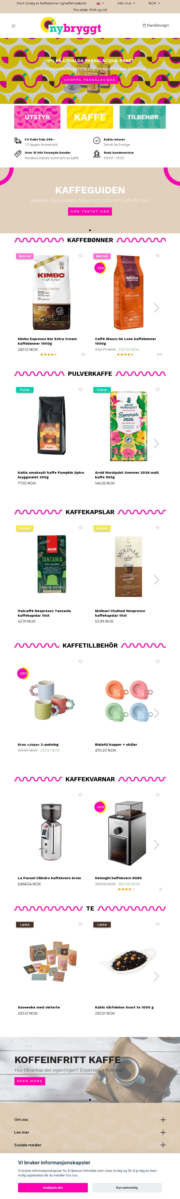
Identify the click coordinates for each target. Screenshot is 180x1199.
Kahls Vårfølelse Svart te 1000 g (124, 1007)
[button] (90, 230)
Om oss (21, 1120)
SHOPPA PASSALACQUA (90, 79)
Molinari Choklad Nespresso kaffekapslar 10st (120, 613)
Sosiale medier (27, 1145)
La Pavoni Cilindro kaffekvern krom (49, 878)
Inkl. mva (124, 3)
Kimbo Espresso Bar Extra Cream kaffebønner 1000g (47, 341)
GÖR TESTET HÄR (90, 211)
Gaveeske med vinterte (39, 1007)
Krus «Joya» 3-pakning (38, 744)
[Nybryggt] (80, 25)
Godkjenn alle (53, 1187)
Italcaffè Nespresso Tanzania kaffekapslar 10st (44, 613)
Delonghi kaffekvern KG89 (118, 878)
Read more (30, 1081)
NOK (153, 3)
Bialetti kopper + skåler (116, 744)
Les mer (21, 1132)
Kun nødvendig (127, 1187)
